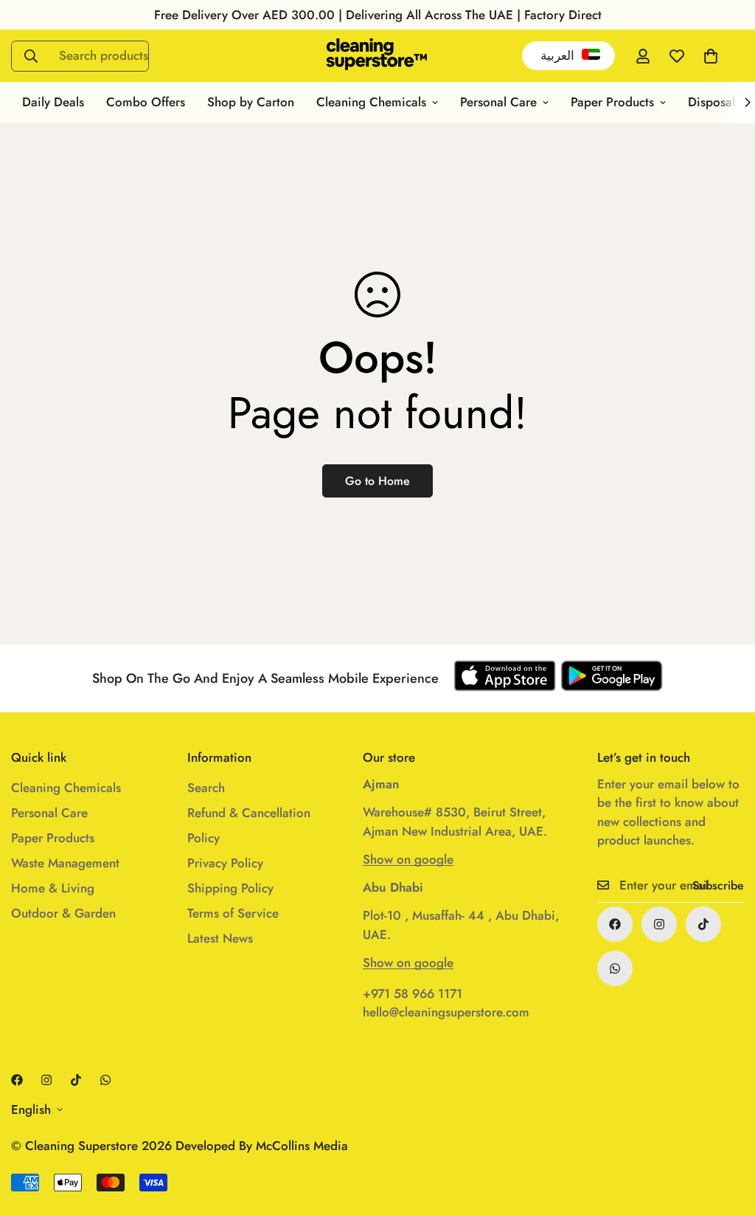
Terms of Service (233, 913)
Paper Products (612, 102)
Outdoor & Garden (63, 913)
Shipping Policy (230, 888)
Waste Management (65, 863)
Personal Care (498, 102)
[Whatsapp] (615, 968)
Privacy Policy (225, 863)
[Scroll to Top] (726, 1135)
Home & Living (52, 888)
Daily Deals (53, 102)
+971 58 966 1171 (412, 993)
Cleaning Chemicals (371, 102)
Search (206, 787)
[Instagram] (659, 924)
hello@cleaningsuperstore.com (446, 1012)
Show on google (408, 859)
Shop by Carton (250, 102)
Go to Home (377, 480)
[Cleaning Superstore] (377, 56)
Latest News (220, 938)
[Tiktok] (703, 924)
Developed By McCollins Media (261, 1145)
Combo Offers (145, 102)
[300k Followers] (615, 924)
